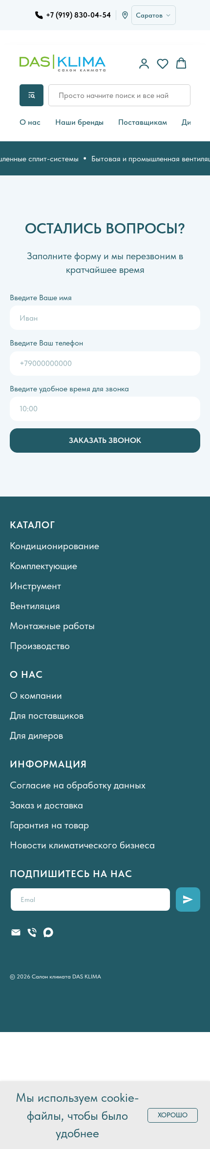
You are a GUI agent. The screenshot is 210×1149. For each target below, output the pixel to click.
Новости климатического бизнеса (82, 845)
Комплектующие (43, 566)
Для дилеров (36, 735)
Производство (40, 645)
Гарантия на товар (49, 825)
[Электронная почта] (16, 932)
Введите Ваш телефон (46, 342)
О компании (36, 695)
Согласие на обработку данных (78, 785)
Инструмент (35, 586)
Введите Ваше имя (41, 297)
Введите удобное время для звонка (69, 388)
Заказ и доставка (46, 805)
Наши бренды (79, 122)
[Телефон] (32, 932)
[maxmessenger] (48, 932)
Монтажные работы (52, 626)
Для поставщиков (47, 715)
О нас (30, 122)
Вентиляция (35, 606)
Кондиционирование (54, 546)
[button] (144, 63)
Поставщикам (142, 122)
